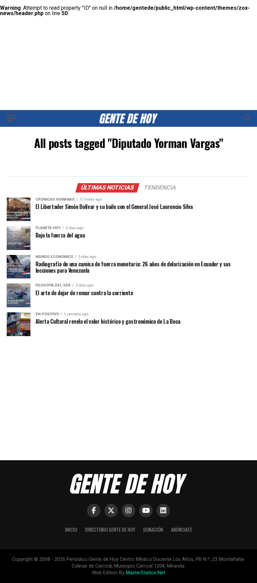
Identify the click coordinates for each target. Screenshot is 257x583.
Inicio (71, 529)
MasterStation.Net (145, 573)
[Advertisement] (128, 47)
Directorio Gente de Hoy (110, 529)
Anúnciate (181, 529)
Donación (153, 529)
